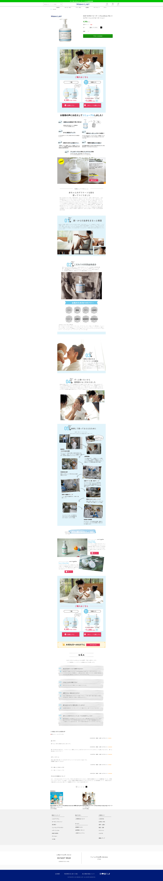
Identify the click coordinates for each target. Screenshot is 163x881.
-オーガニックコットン (57, 821)
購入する (96, 553)
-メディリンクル (55, 830)
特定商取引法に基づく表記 (71, 873)
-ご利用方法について (80, 818)
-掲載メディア (102, 838)
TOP (51, 9)
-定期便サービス (79, 827)
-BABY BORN (55, 833)
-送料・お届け (102, 824)
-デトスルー (54, 836)
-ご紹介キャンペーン (80, 833)
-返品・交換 (101, 827)
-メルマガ (101, 833)
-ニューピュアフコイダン (57, 827)
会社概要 (57, 873)
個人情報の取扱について (88, 873)
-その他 (53, 839)
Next (112, 800)
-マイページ (101, 830)
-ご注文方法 (101, 818)
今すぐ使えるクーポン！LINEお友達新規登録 (81, 1)
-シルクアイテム (55, 818)
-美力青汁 (54, 824)
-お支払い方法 (102, 821)
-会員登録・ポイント (80, 830)
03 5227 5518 (64, 858)
